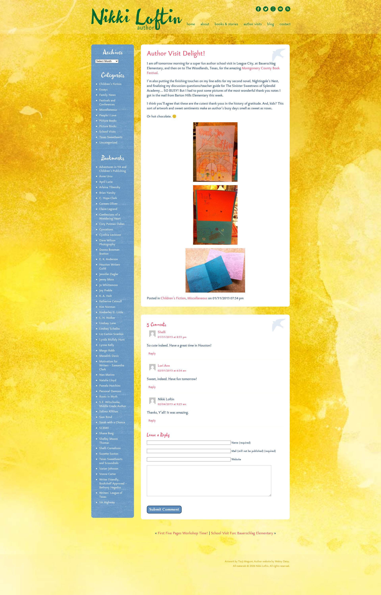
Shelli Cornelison (110, 448)
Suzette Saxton (108, 454)
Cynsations (106, 230)
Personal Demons (110, 391)
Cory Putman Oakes (111, 224)
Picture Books (107, 121)
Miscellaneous (108, 110)
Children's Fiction (110, 84)
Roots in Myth (108, 397)
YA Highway (107, 502)
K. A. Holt (105, 296)
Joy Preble (105, 291)
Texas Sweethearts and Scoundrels (110, 461)
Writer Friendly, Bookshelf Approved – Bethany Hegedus (113, 484)
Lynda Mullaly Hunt (112, 340)
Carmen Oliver (108, 204)
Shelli (161, 332)
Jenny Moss (106, 280)
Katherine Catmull (110, 301)
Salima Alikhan (108, 412)
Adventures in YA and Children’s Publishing (112, 169)
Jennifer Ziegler (108, 274)
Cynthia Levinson (110, 235)
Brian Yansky (107, 193)
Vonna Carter (107, 474)
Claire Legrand (108, 209)
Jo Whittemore (108, 285)
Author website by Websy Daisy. (272, 561)
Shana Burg (106, 433)
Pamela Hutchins (109, 386)
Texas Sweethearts (110, 137)
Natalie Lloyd (107, 380)
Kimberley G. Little (111, 312)
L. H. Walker (107, 318)
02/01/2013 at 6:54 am (172, 371)
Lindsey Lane (107, 323)
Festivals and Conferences (107, 103)
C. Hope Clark (108, 198)
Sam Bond (105, 417)
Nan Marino (106, 375)
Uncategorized (108, 143)
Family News (107, 95)
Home (191, 24)
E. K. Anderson (108, 259)
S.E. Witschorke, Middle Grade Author (112, 404)
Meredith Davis (109, 356)
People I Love (107, 115)
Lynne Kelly (106, 345)
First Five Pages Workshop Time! (183, 533)
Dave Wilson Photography (107, 242)
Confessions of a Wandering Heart (110, 217)
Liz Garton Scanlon (111, 334)
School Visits (107, 132)
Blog (270, 24)
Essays (103, 90)
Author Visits (253, 24)
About (205, 24)
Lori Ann (164, 366)
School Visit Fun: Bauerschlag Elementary (242, 533)
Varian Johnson (108, 469)
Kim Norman (107, 307)
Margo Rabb (107, 351)
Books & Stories (226, 24)
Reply (152, 354)
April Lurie (106, 182)
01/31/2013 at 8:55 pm (172, 337)
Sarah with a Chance (112, 423)
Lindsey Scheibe (109, 329)
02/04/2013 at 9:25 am (172, 404)
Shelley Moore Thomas (108, 441)
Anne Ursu (106, 176)
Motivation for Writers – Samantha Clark (111, 366)
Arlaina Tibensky (109, 187)
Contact (285, 24)
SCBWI (104, 428)
